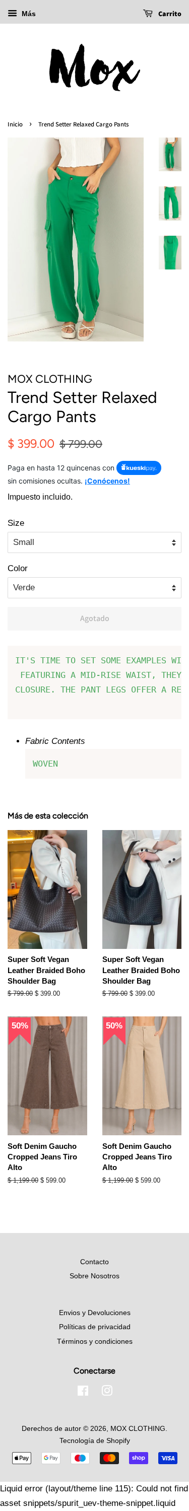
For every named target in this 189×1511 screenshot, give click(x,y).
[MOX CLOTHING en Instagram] (106, 1393)
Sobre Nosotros (94, 1276)
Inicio (15, 124)
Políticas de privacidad (95, 1327)
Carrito (169, 13)
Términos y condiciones (95, 1341)
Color (18, 568)
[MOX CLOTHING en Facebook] (83, 1393)
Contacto (94, 1262)
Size (16, 523)
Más (28, 14)
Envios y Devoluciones (95, 1313)
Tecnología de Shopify (94, 1440)
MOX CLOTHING (137, 1428)
